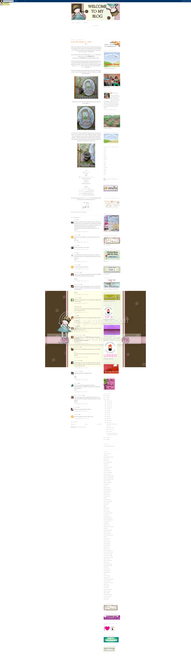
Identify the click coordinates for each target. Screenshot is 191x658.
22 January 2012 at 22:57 (81, 303)
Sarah (105, 172)
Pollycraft (80, 193)
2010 (106, 439)
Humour (105, 509)
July (107, 410)
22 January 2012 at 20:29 (81, 294)
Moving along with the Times (83, 189)
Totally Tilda (80, 194)
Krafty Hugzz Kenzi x (78, 335)
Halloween (106, 508)
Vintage (105, 587)
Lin (104, 160)
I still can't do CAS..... (110, 427)
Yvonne (105, 599)
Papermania (106, 543)
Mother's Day (106, 533)
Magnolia (84, 212)
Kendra (105, 157)
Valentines (106, 586)
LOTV (105, 523)
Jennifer (75, 407)
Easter (105, 485)
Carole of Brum (77, 360)
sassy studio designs (108, 552)
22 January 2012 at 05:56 (81, 231)
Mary (105, 165)
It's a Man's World (107, 513)
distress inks (106, 480)
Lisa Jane (76, 383)
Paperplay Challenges (82, 191)
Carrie (105, 150)
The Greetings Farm (108, 579)
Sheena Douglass (107, 560)
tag (104, 574)
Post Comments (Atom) (81, 427)
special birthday (107, 564)
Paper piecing (106, 541)
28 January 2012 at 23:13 (81, 411)
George (105, 504)
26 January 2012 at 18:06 (81, 403)
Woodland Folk (107, 596)
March (107, 418)
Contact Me (85, 22)
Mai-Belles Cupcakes (108, 526)
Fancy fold (106, 492)
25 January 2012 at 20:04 (81, 391)
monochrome (106, 531)
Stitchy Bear (106, 570)
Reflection (106, 548)
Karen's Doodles (107, 518)
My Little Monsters (108, 535)
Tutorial (105, 584)
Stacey (105, 567)
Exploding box (107, 491)
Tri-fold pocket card (108, 582)
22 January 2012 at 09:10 (81, 242)
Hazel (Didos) (77, 272)
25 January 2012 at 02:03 (81, 379)
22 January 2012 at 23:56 (81, 312)
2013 (106, 397)
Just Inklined (106, 516)
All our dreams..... (109, 431)
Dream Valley (92, 54)
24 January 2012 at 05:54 (81, 343)
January (108, 422)
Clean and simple (107, 472)
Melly (105, 169)
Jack (104, 154)
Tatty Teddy (106, 575)
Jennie (105, 155)
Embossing (106, 487)
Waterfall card (106, 591)
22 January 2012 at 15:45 (81, 269)
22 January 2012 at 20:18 (81, 281)
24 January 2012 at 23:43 (81, 367)
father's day (106, 494)
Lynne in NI (76, 297)
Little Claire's (106, 521)
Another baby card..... (110, 429)
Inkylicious (106, 511)
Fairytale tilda (87, 172)
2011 (106, 437)
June (107, 412)
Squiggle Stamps (107, 565)
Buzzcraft (106, 460)
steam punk (106, 569)
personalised (106, 545)
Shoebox (105, 562)
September (108, 406)
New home (106, 540)
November (108, 403)
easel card (106, 484)
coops (75, 315)
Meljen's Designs (107, 530)
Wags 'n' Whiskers (107, 589)
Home (73, 22)
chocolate (106, 469)
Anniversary (106, 453)
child (105, 465)
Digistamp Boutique (108, 479)
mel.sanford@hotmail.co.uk (109, 446)
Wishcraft (76, 326)
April (107, 416)
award (105, 455)
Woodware (106, 597)
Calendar (105, 463)
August (108, 408)
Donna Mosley (77, 284)
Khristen (105, 159)
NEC (105, 536)
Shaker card (106, 558)
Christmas (106, 470)
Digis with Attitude (107, 477)
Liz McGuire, (77, 347)
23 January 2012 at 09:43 (81, 322)
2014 (106, 395)
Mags (105, 164)
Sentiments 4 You (107, 557)
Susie (105, 174)
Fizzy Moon (106, 499)
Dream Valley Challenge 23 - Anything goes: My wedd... (112, 434)
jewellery (105, 514)
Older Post (99, 424)
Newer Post (73, 424)
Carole (105, 148)
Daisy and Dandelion (108, 475)
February (108, 420)
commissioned (107, 474)
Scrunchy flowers (107, 555)
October (108, 405)
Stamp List (78, 22)
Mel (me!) (106, 167)
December (108, 401)
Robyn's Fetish (107, 550)
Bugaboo (105, 458)
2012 (106, 399)
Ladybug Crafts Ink (85, 188)
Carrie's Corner (77, 371)
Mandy (83, 67)
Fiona (105, 152)
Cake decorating (107, 462)
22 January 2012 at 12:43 (81, 261)
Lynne (105, 162)
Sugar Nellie (106, 572)
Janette (75, 245)
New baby (106, 538)
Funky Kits (106, 502)
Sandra (105, 171)
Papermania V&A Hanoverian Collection (87, 177)
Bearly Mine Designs (108, 457)
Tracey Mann (106, 580)
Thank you (106, 577)
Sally (75, 252)
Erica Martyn (106, 489)
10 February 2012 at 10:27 (81, 418)
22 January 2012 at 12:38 (81, 249)
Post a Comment (74, 421)
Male (105, 528)
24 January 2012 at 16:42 (81, 357)
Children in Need (107, 467)
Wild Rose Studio (107, 594)
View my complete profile (110, 109)
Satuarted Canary (107, 553)
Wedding (105, 592)
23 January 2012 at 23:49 (81, 331)
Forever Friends (107, 501)
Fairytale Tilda (77, 65)
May (107, 414)
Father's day (106, 496)
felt (104, 497)
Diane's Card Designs (78, 395)
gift (104, 506)
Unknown (76, 235)
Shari (75, 220)
